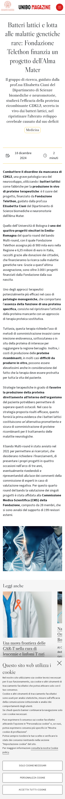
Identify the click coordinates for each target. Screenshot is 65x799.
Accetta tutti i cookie (32, 790)
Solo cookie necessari (32, 765)
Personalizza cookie (32, 778)
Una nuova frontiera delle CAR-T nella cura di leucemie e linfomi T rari (24, 648)
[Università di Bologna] (7, 6)
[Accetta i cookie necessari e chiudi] (59, 663)
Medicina (32, 130)
